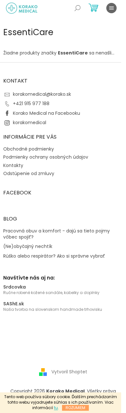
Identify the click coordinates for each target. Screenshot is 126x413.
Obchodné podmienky (28, 149)
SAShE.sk (13, 304)
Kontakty (13, 165)
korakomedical (29, 122)
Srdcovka (14, 287)
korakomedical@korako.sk (42, 94)
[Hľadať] (77, 8)
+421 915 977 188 (31, 103)
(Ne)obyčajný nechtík (27, 246)
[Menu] (111, 8)
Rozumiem (75, 407)
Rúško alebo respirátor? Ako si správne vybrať (54, 256)
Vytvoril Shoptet (69, 372)
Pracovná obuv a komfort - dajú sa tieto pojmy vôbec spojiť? (56, 234)
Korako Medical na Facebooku (46, 113)
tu (56, 407)
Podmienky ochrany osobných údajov (45, 157)
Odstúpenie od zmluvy (28, 173)
